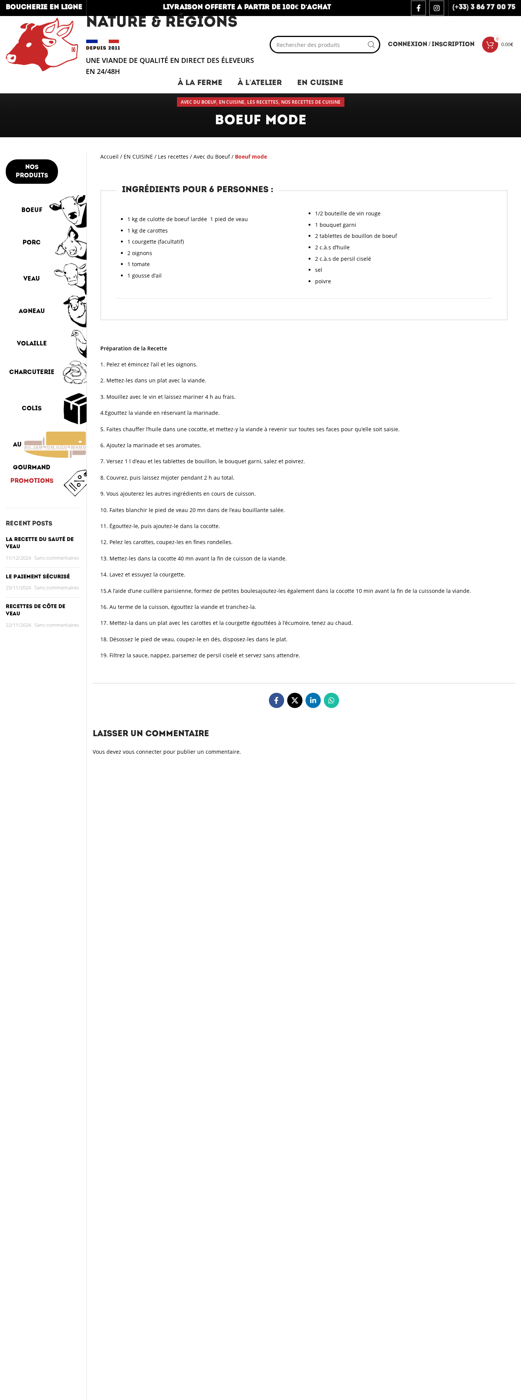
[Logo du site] (42, 44)
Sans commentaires (56, 558)
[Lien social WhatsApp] (331, 700)
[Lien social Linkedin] (313, 700)
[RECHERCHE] (371, 44)
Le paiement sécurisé (38, 577)
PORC (32, 243)
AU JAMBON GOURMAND (32, 449)
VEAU (31, 279)
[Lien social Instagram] (436, 8)
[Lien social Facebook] (418, 8)
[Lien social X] (294, 700)
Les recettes (262, 102)
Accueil (109, 156)
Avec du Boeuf (198, 102)
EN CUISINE (231, 102)
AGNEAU (32, 311)
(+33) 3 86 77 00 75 (483, 7)
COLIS (32, 409)
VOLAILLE (32, 344)
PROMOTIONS (31, 481)
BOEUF (31, 210)
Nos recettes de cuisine (311, 102)
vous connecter (142, 751)
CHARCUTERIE (32, 372)
